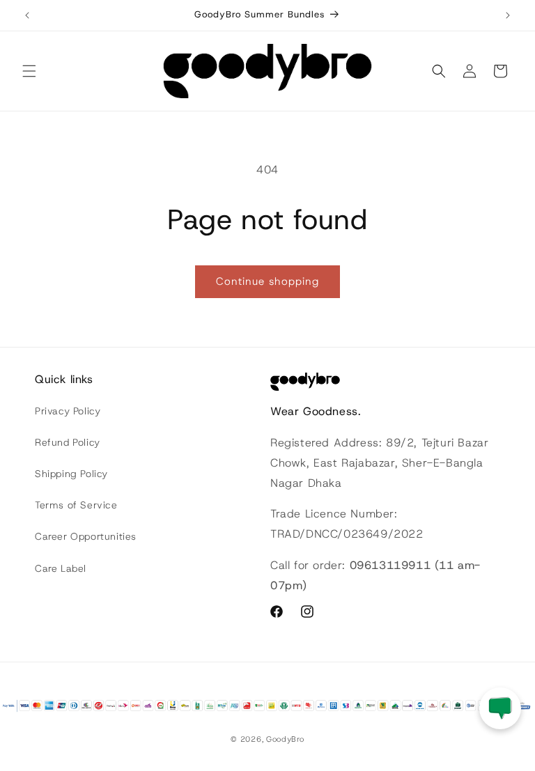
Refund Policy (67, 442)
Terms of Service (76, 505)
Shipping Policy (71, 473)
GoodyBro (285, 739)
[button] (29, 71)
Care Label (60, 568)
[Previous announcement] (27, 15)
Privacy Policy (67, 411)
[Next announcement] (508, 15)
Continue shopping (267, 281)
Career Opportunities (86, 536)
